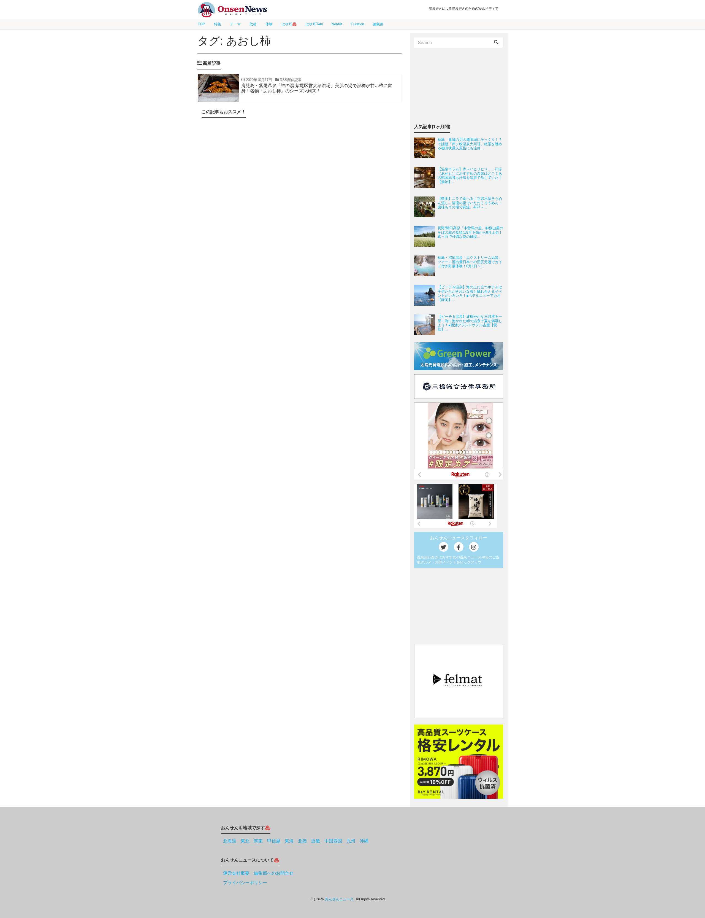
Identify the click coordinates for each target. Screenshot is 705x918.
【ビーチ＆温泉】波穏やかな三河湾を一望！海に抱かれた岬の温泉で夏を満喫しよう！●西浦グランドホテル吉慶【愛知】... (470, 322)
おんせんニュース (339, 899)
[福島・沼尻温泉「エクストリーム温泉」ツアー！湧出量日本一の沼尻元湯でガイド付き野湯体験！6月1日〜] (426, 265)
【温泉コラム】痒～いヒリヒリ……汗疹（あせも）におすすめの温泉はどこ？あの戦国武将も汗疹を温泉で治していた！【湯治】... (470, 175)
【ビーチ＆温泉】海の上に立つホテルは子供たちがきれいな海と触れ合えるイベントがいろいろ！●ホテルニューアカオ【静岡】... (470, 293)
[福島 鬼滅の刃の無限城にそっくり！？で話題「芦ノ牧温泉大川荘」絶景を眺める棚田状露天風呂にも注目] (426, 147)
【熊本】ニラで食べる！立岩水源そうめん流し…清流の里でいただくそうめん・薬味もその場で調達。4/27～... (470, 202)
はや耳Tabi (314, 24)
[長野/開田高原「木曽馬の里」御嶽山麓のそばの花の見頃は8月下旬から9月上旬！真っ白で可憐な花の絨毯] (426, 236)
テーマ (235, 24)
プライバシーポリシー (245, 882)
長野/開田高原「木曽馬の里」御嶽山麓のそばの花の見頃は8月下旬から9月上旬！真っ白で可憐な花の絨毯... (470, 232)
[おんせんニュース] (232, 10)
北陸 (302, 841)
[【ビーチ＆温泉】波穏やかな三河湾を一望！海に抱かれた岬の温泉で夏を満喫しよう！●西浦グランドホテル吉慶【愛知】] (426, 324)
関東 (258, 841)
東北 (245, 841)
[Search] (496, 43)
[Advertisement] (299, 181)
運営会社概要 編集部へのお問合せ (258, 873)
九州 (350, 841)
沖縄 (364, 841)
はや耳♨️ (289, 24)
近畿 (315, 841)
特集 (217, 24)
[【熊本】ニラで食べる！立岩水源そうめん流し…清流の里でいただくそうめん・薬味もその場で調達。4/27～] (426, 206)
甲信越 (273, 841)
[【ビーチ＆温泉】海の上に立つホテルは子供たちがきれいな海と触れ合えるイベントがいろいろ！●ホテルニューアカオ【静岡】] (426, 295)
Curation (357, 24)
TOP (201, 24)
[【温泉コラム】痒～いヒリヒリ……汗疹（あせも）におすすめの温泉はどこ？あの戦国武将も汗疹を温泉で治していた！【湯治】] (426, 177)
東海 (289, 841)
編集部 (378, 24)
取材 (253, 24)
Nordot (337, 24)
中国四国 (333, 841)
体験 (269, 24)
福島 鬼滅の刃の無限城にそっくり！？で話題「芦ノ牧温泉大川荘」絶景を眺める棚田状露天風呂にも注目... (470, 144)
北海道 (229, 841)
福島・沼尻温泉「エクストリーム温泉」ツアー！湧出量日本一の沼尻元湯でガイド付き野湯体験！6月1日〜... (470, 261)
